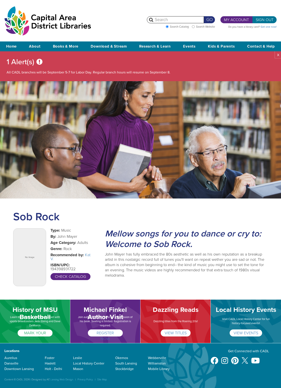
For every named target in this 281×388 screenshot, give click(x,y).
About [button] (34, 46)
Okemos (121, 358)
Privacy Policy (85, 379)
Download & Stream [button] (109, 46)
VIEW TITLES (176, 333)
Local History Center (88, 363)
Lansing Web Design (61, 379)
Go (209, 19)
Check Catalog (70, 276)
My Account (236, 19)
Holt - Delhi (53, 369)
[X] (245, 358)
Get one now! (269, 26)
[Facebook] (214, 358)
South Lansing (126, 363)
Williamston (157, 363)
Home (11, 46)
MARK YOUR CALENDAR (35, 333)
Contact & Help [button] (261, 46)
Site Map (102, 379)
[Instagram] (224, 358)
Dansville (11, 363)
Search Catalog (179, 27)
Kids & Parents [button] (221, 46)
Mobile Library (159, 369)
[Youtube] (255, 358)
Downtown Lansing (19, 369)
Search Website (205, 27)
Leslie (77, 358)
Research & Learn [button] (155, 46)
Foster (49, 358)
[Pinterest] (235, 358)
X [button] (278, 55)
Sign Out (265, 19)
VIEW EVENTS (246, 333)
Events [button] (189, 46)
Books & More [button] (66, 46)
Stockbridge (124, 369)
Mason (78, 369)
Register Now (105, 333)
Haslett (50, 363)
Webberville (157, 358)
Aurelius (10, 358)
